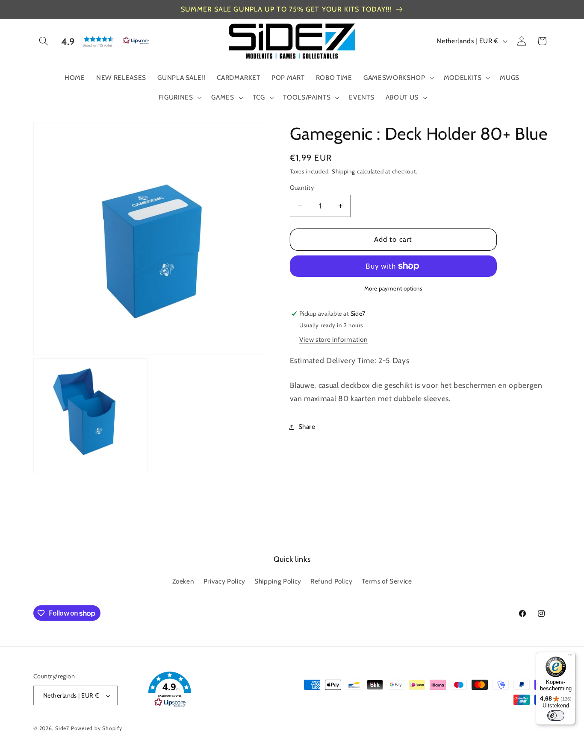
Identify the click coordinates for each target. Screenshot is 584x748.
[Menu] (570, 657)
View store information (333, 339)
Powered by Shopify (96, 728)
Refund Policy (331, 581)
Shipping (343, 171)
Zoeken (183, 581)
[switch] (555, 715)
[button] (43, 41)
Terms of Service (387, 581)
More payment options (393, 288)
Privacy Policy (224, 581)
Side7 (62, 728)
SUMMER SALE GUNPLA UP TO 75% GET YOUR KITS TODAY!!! (286, 9)
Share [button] (307, 426)
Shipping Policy (277, 581)
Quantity (302, 187)
